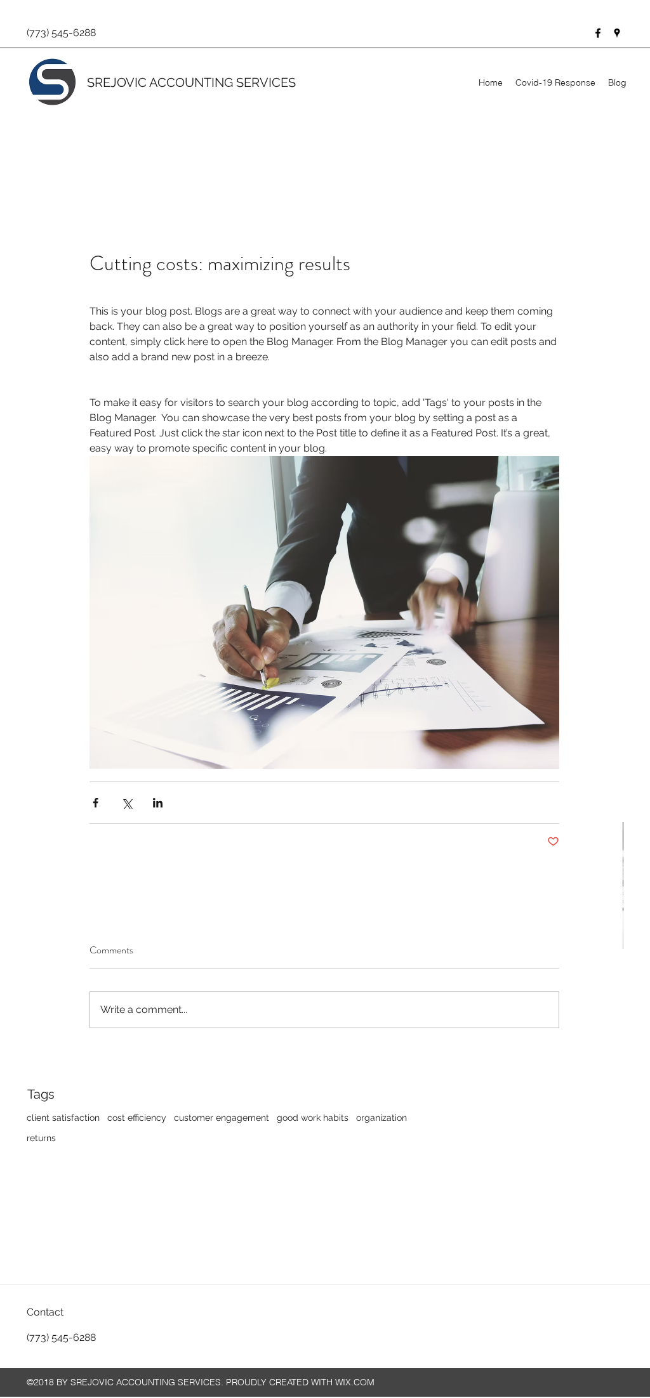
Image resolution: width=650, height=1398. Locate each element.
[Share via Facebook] (96, 803)
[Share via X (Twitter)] (127, 803)
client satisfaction (63, 1118)
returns (41, 1138)
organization (381, 1118)
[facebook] (598, 33)
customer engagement (221, 1118)
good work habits (312, 1118)
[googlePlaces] (617, 33)
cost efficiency (136, 1118)
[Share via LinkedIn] (158, 803)
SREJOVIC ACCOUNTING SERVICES (191, 82)
